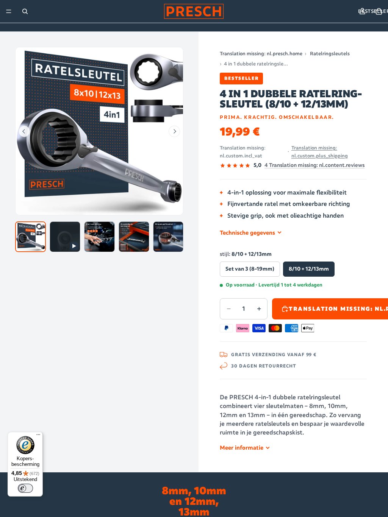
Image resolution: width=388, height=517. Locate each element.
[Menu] (8, 11)
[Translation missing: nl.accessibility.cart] (379, 11)
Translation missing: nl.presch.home (261, 53)
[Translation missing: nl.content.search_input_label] (25, 11)
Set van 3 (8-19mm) (249, 269)
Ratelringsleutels (330, 53)
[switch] (25, 488)
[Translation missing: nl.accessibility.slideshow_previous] (24, 131)
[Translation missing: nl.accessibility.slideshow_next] (174, 131)
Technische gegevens (247, 232)
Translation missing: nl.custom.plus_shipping (319, 152)
